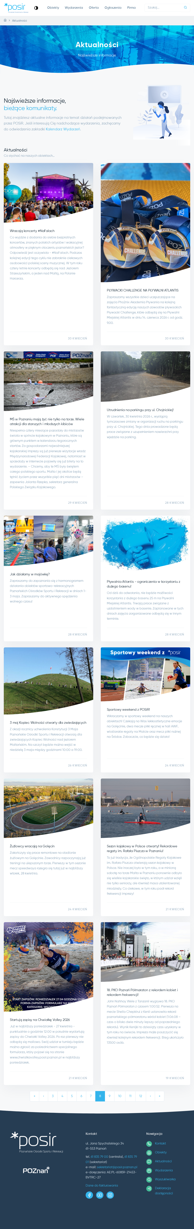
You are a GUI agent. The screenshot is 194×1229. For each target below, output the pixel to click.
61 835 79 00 (99, 1157)
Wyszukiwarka (165, 1179)
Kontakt (160, 1143)
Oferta (94, 7)
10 (119, 1096)
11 (130, 1096)
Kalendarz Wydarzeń (63, 129)
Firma (131, 7)
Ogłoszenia (113, 7)
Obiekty (53, 7)
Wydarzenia (74, 7)
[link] (36, 7)
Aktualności (163, 1161)
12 (140, 1096)
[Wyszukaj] (185, 8)
